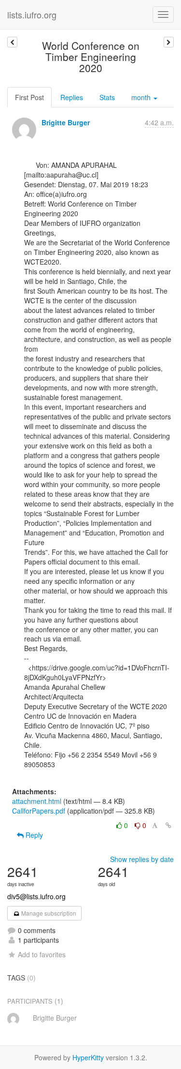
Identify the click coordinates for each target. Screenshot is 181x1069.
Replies (71, 97)
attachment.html (36, 801)
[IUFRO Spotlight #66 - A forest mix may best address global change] (169, 42)
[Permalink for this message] (168, 825)
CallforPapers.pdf (38, 811)
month (142, 97)
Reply (33, 835)
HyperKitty (88, 1057)
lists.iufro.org (31, 14)
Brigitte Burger (66, 122)
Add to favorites (42, 954)
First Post (29, 97)
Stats (107, 97)
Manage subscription (48, 913)
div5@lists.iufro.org (36, 896)
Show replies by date (142, 859)
